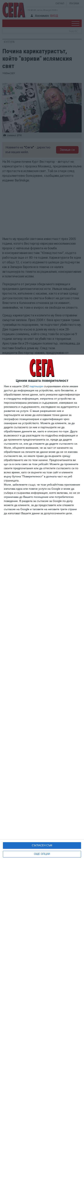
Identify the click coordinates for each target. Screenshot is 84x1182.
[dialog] (42, 768)
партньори (36, 386)
